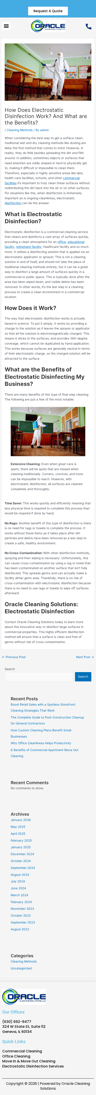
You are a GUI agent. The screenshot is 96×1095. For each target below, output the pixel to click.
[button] (6, 26)
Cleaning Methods (20, 130)
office (62, 242)
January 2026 (21, 820)
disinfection (13, 203)
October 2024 (21, 861)
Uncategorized (21, 968)
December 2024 (22, 854)
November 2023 (22, 908)
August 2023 (20, 929)
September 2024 (23, 868)
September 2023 (23, 922)
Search (10, 669)
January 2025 (21, 847)
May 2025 (18, 827)
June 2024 (18, 888)
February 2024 (21, 902)
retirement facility (29, 247)
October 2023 (21, 915)
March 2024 (19, 895)
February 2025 (21, 840)
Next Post (85, 657)
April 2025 (18, 833)
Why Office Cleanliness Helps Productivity (41, 743)
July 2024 (18, 881)
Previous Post (14, 657)
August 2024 (20, 874)
